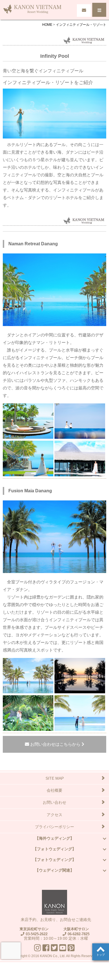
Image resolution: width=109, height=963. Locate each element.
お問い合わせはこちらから (55, 744)
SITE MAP (55, 778)
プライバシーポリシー (54, 827)
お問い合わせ (54, 802)
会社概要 (54, 790)
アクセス (54, 814)
